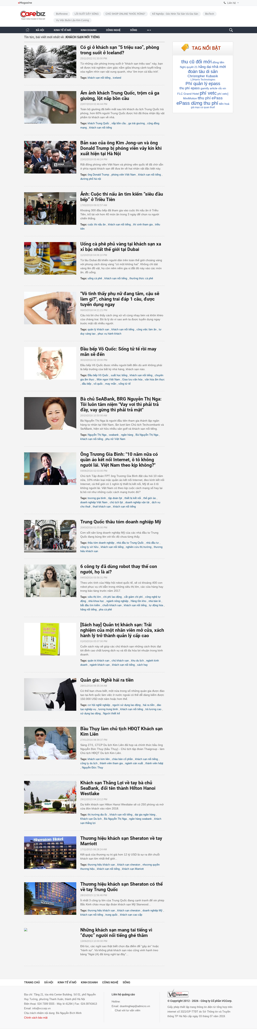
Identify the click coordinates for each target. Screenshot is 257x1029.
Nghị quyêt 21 (189, 67)
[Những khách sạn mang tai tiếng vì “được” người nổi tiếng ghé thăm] (52, 944)
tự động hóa (156, 605)
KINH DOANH (88, 30)
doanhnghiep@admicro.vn (135, 1006)
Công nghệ (110, 982)
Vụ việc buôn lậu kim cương (72, 20)
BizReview (62, 13)
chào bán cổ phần (122, 759)
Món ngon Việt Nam (108, 379)
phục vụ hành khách (109, 333)
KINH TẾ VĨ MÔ (62, 30)
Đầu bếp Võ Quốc (98, 375)
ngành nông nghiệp (117, 601)
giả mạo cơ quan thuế (203, 107)
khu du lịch (137, 660)
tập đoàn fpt (115, 498)
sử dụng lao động (90, 713)
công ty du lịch (88, 763)
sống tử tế (124, 383)
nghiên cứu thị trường (138, 546)
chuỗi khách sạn (111, 605)
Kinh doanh (89, 982)
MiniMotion (190, 98)
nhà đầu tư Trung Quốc (130, 542)
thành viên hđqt (154, 763)
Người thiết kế (111, 713)
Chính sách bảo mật (36, 1017)
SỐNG (133, 30)
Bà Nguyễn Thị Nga (147, 434)
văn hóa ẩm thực (155, 379)
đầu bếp (86, 383)
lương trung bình (108, 709)
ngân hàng (127, 434)
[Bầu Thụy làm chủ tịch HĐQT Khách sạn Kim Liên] (52, 743)
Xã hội (48, 982)
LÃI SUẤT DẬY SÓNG (87, 13)
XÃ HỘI (40, 30)
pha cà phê (105, 609)
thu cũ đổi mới (196, 61)
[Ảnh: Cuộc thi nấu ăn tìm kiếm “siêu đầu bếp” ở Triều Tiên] (52, 208)
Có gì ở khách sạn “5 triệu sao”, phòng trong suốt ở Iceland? (119, 50)
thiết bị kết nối (132, 498)
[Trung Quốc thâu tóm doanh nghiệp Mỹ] (52, 536)
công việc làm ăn (146, 329)
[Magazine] (25, 3)
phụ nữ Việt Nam (115, 439)
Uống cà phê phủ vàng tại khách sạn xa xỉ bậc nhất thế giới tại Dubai (120, 246)
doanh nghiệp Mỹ (152, 910)
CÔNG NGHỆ (113, 30)
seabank (114, 434)
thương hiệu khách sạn (101, 864)
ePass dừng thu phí (197, 103)
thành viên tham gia (111, 763)
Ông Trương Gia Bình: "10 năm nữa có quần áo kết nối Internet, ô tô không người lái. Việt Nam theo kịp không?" (119, 460)
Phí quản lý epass (203, 83)
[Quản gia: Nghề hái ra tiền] (52, 694)
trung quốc (111, 914)
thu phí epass (189, 88)
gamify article (209, 88)
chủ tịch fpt (116, 502)
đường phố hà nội (90, 178)
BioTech (209, 13)
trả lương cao (153, 709)
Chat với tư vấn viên (127, 1010)
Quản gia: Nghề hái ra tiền (107, 680)
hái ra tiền (148, 705)
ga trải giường (136, 123)
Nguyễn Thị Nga (97, 434)
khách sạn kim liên (99, 759)
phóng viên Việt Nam (123, 174)
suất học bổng (119, 375)
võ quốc (98, 383)
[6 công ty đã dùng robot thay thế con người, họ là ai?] (52, 581)
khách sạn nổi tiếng (99, 77)
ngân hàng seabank (140, 818)
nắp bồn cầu (119, 123)
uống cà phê (95, 278)
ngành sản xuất (134, 763)
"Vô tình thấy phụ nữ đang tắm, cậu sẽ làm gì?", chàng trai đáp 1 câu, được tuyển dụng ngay (119, 299)
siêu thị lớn (94, 596)
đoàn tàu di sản (203, 71)
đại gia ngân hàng (145, 814)
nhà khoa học (96, 601)
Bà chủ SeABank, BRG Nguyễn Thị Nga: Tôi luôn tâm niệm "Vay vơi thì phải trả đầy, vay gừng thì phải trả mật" (120, 404)
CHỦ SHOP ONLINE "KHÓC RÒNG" (125, 13)
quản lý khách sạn (98, 329)
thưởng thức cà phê (141, 278)
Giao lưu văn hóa (132, 379)
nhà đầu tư (152, 542)
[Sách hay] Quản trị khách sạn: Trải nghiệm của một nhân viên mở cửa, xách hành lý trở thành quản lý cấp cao (122, 630)
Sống (126, 982)
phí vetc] (222, 93)
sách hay (142, 664)
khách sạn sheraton (128, 864)
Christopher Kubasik (203, 76)
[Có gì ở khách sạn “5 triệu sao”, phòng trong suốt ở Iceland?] (52, 61)
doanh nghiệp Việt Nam (93, 502)
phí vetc (208, 93)
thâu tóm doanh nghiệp (101, 542)
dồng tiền (218, 62)
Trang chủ (32, 982)
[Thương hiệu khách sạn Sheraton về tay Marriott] (52, 852)
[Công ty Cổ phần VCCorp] (178, 993)
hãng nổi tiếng (88, 609)
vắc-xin (222, 88)
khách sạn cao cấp (131, 914)
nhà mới (219, 67)
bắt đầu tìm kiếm (90, 605)
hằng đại (204, 67)
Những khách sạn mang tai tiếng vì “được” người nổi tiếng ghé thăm (116, 932)
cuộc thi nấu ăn (97, 224)
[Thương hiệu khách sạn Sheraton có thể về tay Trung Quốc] (52, 898)
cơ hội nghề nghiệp (99, 705)
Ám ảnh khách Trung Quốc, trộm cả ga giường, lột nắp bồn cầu (119, 95)
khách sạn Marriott (133, 868)
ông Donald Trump (98, 174)
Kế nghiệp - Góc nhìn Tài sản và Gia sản (175, 13)
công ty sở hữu (89, 546)
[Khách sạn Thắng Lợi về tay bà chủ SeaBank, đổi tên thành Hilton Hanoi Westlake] (52, 797)
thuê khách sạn (102, 506)
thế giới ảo (149, 498)
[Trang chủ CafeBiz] (27, 29)
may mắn (110, 383)
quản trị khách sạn (98, 660)
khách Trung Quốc (98, 123)
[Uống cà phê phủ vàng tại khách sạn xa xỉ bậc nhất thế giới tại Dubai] (52, 258)
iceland (117, 77)
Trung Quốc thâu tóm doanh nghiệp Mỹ (120, 522)
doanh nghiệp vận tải (137, 502)
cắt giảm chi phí (133, 596)
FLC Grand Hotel (188, 93)
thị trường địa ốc (97, 814)
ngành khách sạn (100, 664)
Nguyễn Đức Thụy (92, 767)
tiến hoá (224, 103)
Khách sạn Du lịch (91, 818)
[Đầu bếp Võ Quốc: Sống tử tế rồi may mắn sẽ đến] (52, 363)
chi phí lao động (112, 596)
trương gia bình (97, 498)
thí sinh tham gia (143, 224)
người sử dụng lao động (126, 705)
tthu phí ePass (210, 98)
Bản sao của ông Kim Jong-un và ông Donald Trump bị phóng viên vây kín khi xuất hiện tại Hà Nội (121, 148)
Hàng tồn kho (138, 601)
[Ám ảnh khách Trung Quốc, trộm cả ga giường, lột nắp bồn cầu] (52, 107)
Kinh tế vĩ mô (67, 982)
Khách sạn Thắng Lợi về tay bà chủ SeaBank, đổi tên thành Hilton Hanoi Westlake (117, 788)
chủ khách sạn (120, 660)
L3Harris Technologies (203, 79)
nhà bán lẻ (155, 601)
